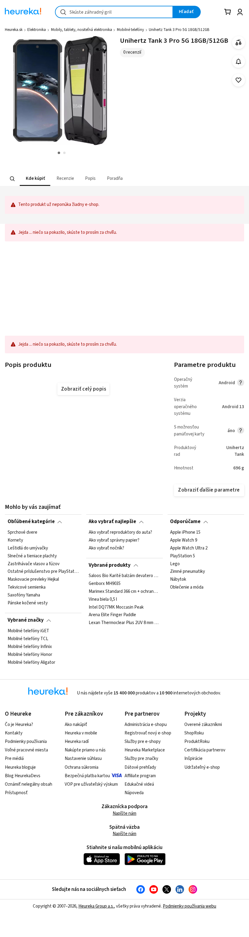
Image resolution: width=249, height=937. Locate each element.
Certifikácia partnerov (204, 750)
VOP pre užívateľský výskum (91, 784)
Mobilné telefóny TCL (28, 639)
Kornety (15, 540)
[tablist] (87, 178)
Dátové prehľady (140, 767)
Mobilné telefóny (130, 29)
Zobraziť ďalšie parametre (209, 490)
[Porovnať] (238, 42)
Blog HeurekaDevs (22, 776)
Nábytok (178, 579)
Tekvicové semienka (27, 587)
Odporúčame (185, 521)
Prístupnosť (16, 793)
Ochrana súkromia (81, 767)
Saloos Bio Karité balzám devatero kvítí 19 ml (124, 576)
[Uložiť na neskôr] (238, 80)
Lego (175, 564)
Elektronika (36, 29)
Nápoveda (134, 793)
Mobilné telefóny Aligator (31, 662)
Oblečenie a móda (186, 587)
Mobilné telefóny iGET (28, 631)
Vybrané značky (26, 620)
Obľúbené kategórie (31, 521)
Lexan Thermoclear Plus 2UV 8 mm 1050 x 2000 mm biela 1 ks (124, 623)
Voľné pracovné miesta (26, 750)
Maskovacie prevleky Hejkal (33, 579)
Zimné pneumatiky (187, 572)
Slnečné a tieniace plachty (32, 556)
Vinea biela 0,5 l (103, 599)
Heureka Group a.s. (96, 906)
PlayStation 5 (182, 556)
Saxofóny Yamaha (24, 595)
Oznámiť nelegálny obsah (28, 784)
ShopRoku (194, 733)
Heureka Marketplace (144, 750)
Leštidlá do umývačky (28, 548)
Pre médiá (14, 758)
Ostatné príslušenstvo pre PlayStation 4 (43, 572)
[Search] (12, 179)
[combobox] (114, 12)
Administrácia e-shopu (145, 724)
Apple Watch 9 (183, 540)
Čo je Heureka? (19, 724)
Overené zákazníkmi (203, 724)
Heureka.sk (13, 29)
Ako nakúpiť (76, 724)
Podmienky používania (26, 741)
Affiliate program (140, 776)
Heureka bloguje (20, 767)
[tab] (35, 178)
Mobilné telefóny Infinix (30, 646)
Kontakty (13, 733)
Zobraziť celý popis (83, 389)
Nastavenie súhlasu (83, 758)
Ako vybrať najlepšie (112, 521)
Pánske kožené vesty (28, 603)
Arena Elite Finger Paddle (112, 615)
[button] (35, 178)
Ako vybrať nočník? (106, 548)
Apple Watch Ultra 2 (188, 548)
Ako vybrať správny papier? (114, 540)
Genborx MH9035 (105, 584)
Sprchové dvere (22, 532)
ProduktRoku (197, 741)
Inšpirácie (193, 758)
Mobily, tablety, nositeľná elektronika (81, 29)
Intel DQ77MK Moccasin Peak (116, 607)
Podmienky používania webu (189, 906)
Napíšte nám (124, 813)
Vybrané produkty (110, 565)
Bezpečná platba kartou (87, 776)
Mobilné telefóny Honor (30, 654)
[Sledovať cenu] (238, 61)
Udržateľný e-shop (202, 767)
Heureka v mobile (81, 733)
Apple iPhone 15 (185, 532)
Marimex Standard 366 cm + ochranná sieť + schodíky (124, 592)
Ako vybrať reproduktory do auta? (120, 532)
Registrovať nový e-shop (147, 733)
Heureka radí (77, 741)
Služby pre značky (141, 758)
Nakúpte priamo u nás (85, 750)
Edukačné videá (139, 784)
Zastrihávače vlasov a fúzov (34, 564)
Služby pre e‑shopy (142, 741)
